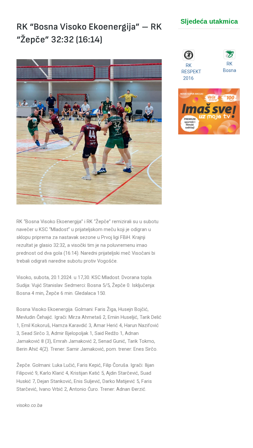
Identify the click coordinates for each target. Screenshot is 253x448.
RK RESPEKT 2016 (191, 72)
